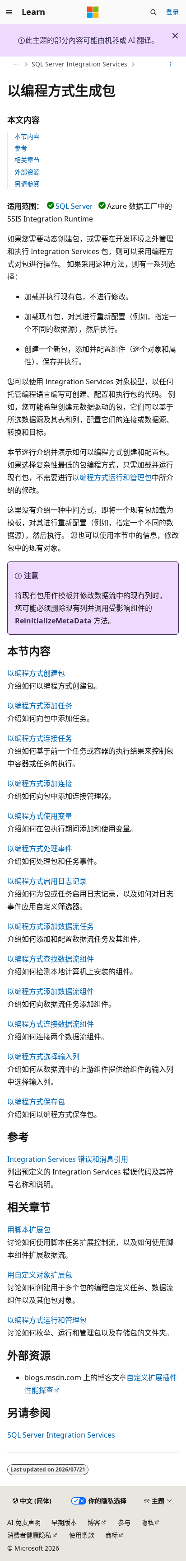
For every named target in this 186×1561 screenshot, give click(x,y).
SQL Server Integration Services (79, 64)
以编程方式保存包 (36, 1102)
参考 (20, 148)
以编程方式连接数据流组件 (50, 1024)
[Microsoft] (93, 12)
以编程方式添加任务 (39, 706)
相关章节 (27, 160)
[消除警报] (175, 35)
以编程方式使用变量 (39, 816)
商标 (111, 1535)
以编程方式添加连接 (39, 783)
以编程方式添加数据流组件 (50, 991)
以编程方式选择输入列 (43, 1056)
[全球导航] (9, 12)
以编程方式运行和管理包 (112, 477)
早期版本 (64, 1522)
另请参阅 (27, 183)
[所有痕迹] (15, 64)
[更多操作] (171, 64)
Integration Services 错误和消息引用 (67, 1159)
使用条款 (81, 1535)
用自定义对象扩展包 (39, 1275)
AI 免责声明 (24, 1522)
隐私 (147, 1522)
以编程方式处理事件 (39, 849)
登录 (172, 11)
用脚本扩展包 (29, 1230)
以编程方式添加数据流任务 (50, 926)
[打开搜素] (153, 12)
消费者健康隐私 (29, 1535)
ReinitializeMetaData (53, 621)
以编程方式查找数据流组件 (50, 959)
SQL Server (74, 206)
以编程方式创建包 (36, 673)
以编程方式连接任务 (39, 738)
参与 (124, 1522)
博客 (94, 1522)
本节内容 (27, 136)
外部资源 (27, 172)
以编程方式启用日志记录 (47, 881)
